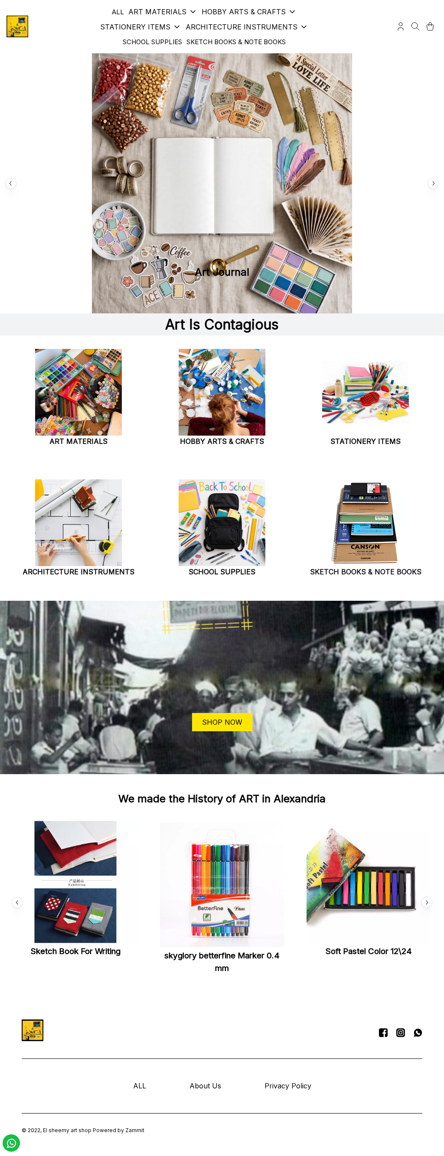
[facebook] (383, 1032)
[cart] (430, 26)
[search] (415, 26)
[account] (400, 26)
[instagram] (400, 1032)
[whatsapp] (418, 1032)
